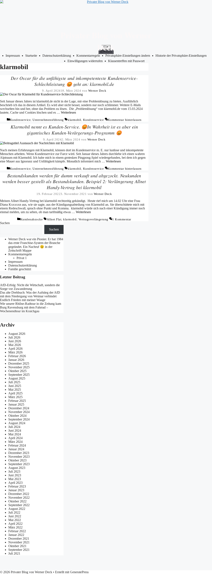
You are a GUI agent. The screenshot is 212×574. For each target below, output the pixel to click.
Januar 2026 (16, 359)
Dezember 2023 (18, 453)
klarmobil (74, 119)
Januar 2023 (16, 490)
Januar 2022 (16, 535)
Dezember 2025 (18, 363)
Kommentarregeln (20, 254)
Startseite (31, 55)
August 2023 (16, 468)
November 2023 (19, 456)
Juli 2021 (14, 553)
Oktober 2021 (17, 546)
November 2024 (19, 412)
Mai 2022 (14, 520)
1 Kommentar (121, 219)
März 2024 (15, 441)
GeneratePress (79, 572)
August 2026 (16, 333)
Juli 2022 (14, 512)
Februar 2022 (17, 531)
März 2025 (15, 397)
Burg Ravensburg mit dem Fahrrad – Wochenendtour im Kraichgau (24, 309)
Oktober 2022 (17, 501)
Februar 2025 (17, 400)
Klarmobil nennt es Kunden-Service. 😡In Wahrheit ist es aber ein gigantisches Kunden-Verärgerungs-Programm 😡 (74, 130)
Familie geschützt (19, 269)
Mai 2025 (14, 389)
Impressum (13, 55)
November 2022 (19, 497)
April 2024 (15, 438)
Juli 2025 (14, 382)
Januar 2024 (16, 449)
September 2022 (19, 505)
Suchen (5, 223)
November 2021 (19, 542)
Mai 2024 (14, 434)
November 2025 (19, 367)
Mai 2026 (14, 345)
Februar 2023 (17, 486)
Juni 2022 (14, 516)
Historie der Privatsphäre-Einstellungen (181, 55)
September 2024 (19, 419)
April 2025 (15, 393)
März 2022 (15, 527)
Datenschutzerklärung (22, 265)
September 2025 (19, 374)
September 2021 (19, 549)
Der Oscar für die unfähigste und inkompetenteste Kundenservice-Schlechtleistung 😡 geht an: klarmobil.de (74, 81)
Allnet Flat (54, 219)
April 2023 (15, 482)
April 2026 (15, 348)
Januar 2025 (16, 404)
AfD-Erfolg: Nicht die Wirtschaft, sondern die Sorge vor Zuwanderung (30, 287)
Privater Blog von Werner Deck (106, 41)
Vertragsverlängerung (93, 219)
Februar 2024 (17, 445)
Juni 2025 (14, 386)
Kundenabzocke (31, 219)
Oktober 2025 (17, 371)
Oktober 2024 (17, 415)
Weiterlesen (68, 112)
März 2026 (15, 352)
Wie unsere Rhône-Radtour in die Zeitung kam (30, 303)
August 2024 (16, 423)
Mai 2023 (14, 479)
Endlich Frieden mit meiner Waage (22, 300)
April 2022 (15, 523)
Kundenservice (20, 119)
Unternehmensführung (48, 119)
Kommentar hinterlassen (125, 119)
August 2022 (16, 508)
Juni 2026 (14, 341)
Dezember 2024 (18, 408)
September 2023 (19, 464)
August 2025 (16, 378)
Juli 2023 (14, 471)
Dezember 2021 (18, 538)
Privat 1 (22, 258)
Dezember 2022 (18, 494)
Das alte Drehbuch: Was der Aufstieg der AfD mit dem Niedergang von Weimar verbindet (30, 294)
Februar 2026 (17, 356)
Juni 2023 (14, 475)
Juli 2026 (14, 337)
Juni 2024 (14, 430)
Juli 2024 (14, 427)
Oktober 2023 (17, 460)
